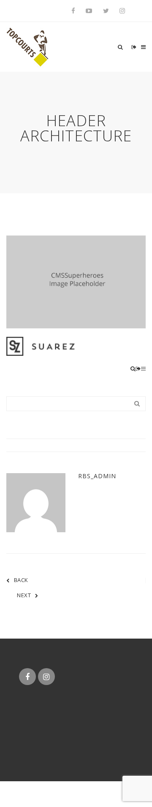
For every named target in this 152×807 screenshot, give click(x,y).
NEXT (24, 595)
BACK (21, 580)
